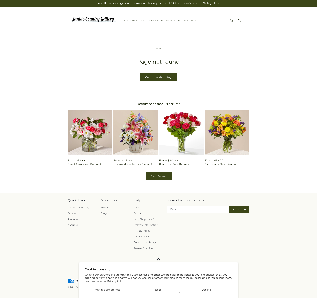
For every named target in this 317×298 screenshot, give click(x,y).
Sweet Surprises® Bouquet (84, 164)
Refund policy (142, 236)
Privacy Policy (115, 281)
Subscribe (239, 209)
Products (73, 219)
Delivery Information (146, 225)
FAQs (137, 207)
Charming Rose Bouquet (174, 164)
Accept (157, 289)
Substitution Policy (145, 242)
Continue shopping (158, 77)
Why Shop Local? (144, 219)
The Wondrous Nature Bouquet (132, 164)
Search (105, 207)
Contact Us (140, 213)
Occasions (74, 213)
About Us (73, 225)
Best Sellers (159, 176)
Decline (206, 289)
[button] (155, 20)
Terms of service (143, 248)
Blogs (104, 213)
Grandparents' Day (78, 207)
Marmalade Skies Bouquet (221, 164)
